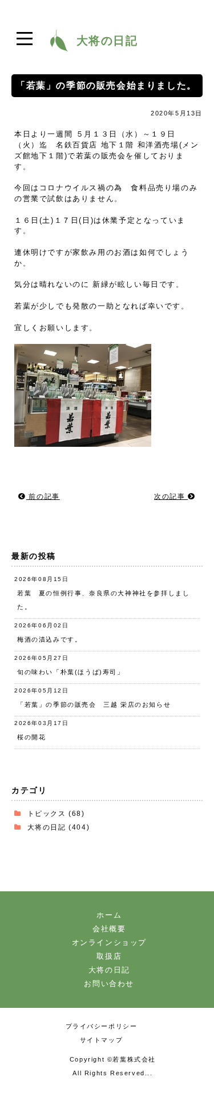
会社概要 (109, 928)
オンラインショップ (109, 942)
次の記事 (171, 497)
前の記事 (43, 497)
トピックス (46, 813)
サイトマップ (101, 1039)
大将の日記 (46, 827)
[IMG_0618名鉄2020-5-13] (82, 445)
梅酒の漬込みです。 (49, 639)
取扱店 (109, 956)
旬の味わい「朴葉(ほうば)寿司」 (70, 671)
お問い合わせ (109, 983)
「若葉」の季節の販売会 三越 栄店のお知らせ (94, 704)
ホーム (109, 915)
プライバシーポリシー (102, 1026)
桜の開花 (31, 737)
